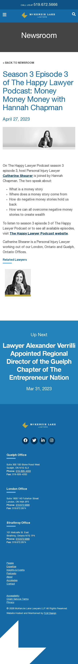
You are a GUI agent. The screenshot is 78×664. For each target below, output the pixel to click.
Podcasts (11, 574)
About (10, 577)
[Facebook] (25, 440)
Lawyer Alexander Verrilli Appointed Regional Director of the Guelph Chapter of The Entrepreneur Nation (39, 362)
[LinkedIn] (42, 440)
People (10, 563)
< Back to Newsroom (18, 63)
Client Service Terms (17, 599)
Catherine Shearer (18, 176)
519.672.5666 (46, 5)
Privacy (10, 602)
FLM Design (50, 613)
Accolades (12, 580)
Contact (11, 584)
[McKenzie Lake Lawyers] (38, 15)
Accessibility (13, 596)
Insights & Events (15, 570)
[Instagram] (51, 440)
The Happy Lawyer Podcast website (39, 233)
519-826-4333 (23, 471)
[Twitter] (34, 440)
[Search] (72, 16)
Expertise (11, 567)
